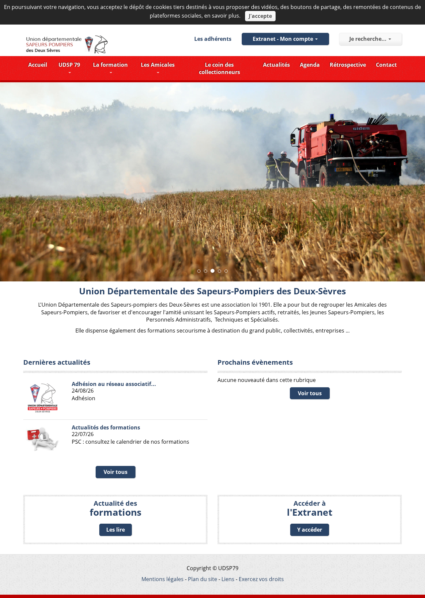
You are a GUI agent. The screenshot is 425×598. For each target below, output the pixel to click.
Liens (227, 579)
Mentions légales (162, 579)
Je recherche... (368, 38)
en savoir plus (221, 15)
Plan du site (202, 579)
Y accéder (309, 529)
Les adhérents (212, 38)
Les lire (115, 529)
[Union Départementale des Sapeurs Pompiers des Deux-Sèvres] (67, 44)
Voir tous (116, 472)
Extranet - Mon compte (283, 38)
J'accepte (260, 16)
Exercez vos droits (261, 579)
